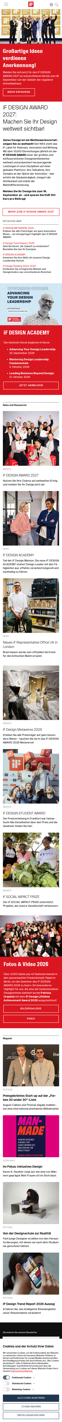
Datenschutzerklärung (21, 1371)
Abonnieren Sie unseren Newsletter (20, 1333)
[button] (50, 4)
